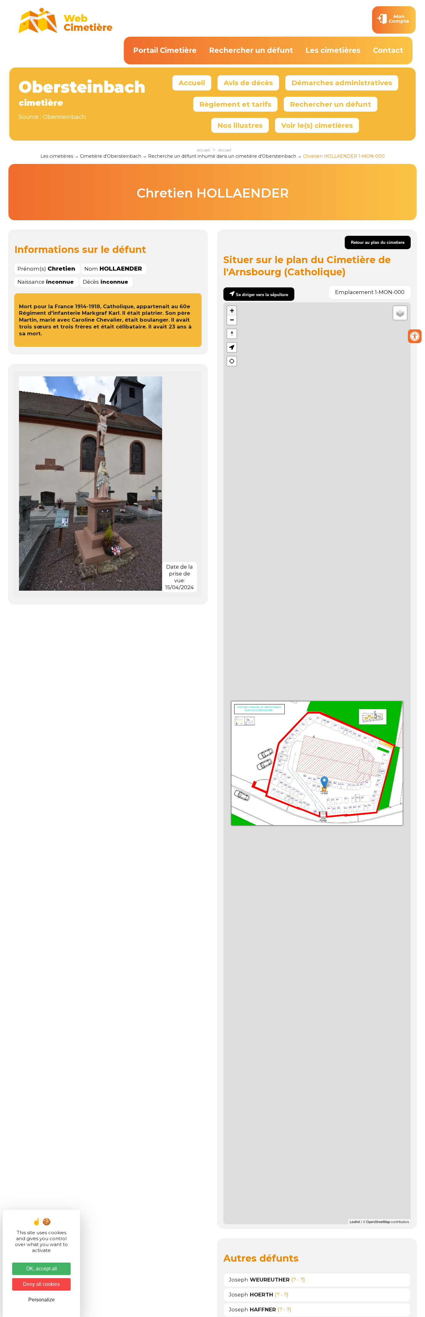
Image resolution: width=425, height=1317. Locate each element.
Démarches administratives (342, 83)
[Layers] (400, 313)
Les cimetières (333, 50)
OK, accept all (41, 1268)
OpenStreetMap (378, 1221)
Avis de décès (248, 83)
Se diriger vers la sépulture (262, 294)
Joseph (259, 1280)
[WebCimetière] (66, 31)
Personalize (41, 1299)
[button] (231, 347)
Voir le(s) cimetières (317, 125)
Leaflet (355, 1221)
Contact (388, 50)
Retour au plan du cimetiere (377, 242)
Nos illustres (240, 125)
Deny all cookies (41, 1284)
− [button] (232, 320)
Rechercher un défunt (251, 50)
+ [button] (232, 310)
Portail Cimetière (165, 50)
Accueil (192, 83)
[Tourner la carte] (231, 333)
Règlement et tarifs (235, 104)
